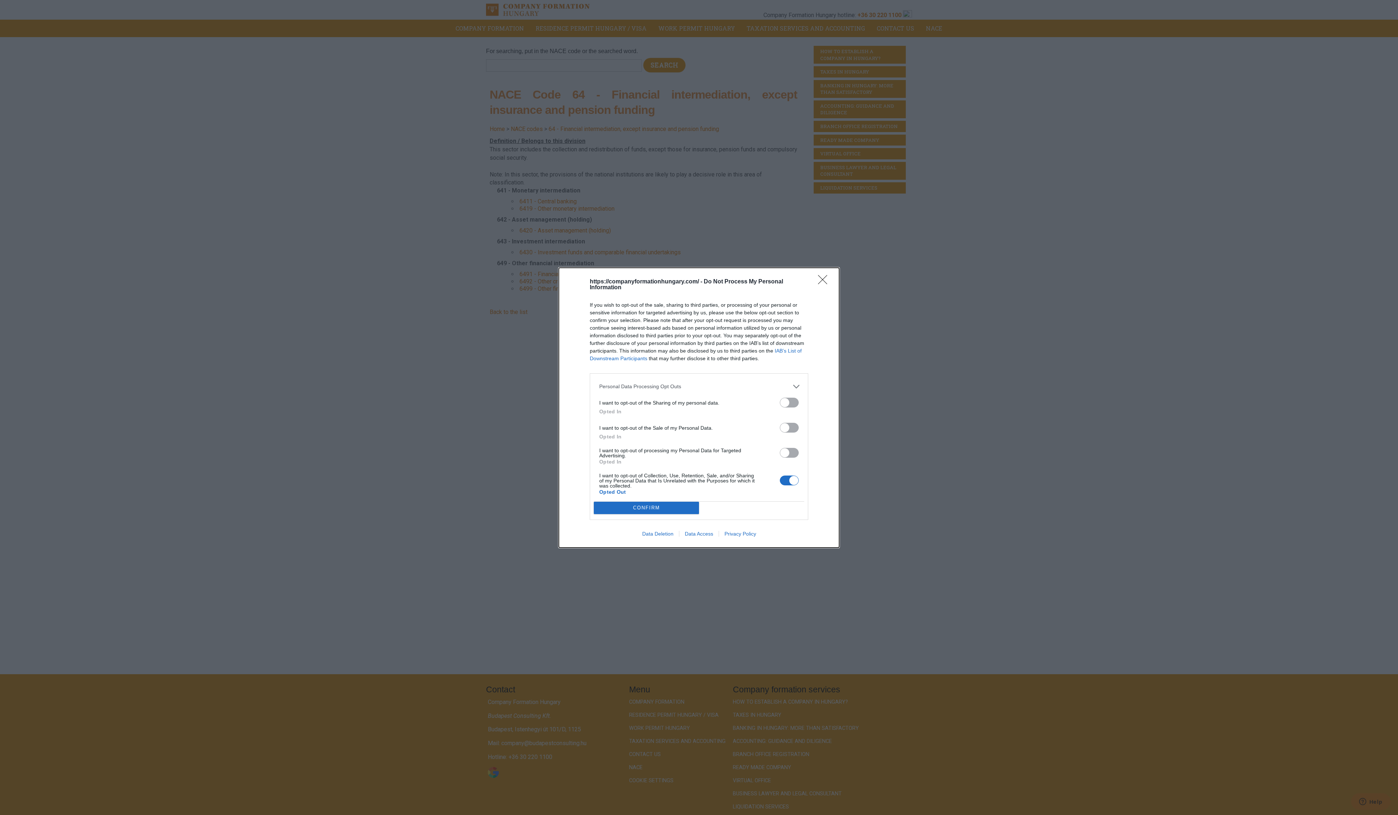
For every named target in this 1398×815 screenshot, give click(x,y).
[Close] (825, 282)
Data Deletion (658, 534)
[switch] (789, 403)
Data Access (699, 534)
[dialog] (699, 408)
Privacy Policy (740, 534)
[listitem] (699, 386)
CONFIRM (646, 507)
